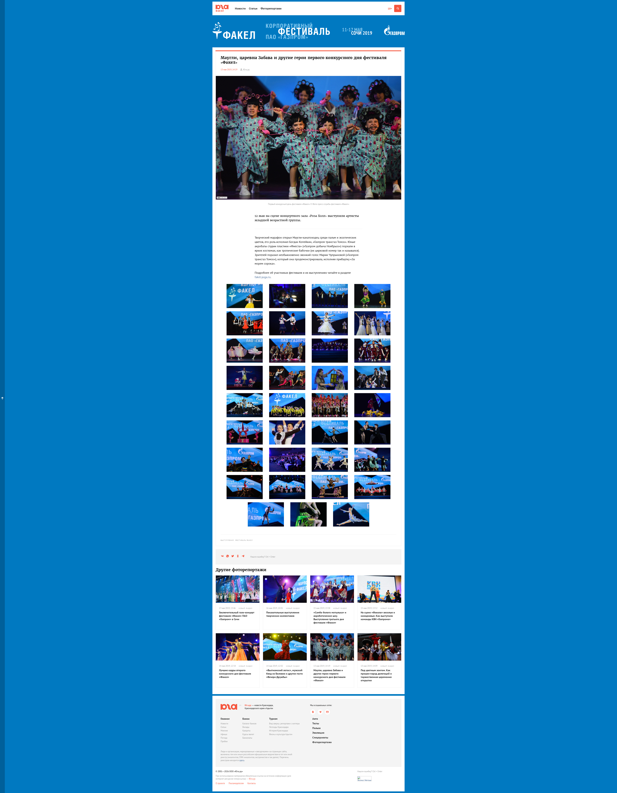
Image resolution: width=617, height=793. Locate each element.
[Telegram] (320, 712)
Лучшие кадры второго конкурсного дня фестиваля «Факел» (235, 674)
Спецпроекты (320, 737)
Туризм (273, 718)
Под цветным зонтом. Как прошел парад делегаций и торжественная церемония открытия (376, 675)
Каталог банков (249, 723)
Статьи (253, 8)
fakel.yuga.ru (263, 277)
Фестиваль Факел (244, 540)
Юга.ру (248, 705)
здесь (241, 760)
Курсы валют (248, 734)
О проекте (220, 783)
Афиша (224, 734)
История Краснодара (278, 730)
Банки (246, 718)
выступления (227, 540)
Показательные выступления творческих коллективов (282, 614)
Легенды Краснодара (278, 727)
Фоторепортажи (271, 8)
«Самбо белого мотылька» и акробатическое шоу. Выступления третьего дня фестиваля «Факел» (329, 617)
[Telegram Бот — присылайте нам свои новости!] (327, 712)
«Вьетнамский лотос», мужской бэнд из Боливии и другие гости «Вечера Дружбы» (284, 674)
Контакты (251, 783)
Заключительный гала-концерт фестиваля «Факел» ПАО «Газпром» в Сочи (236, 616)
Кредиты (246, 730)
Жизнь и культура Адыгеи (280, 734)
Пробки (224, 741)
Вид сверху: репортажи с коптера (284, 723)
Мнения (224, 730)
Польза (316, 728)
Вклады (245, 727)
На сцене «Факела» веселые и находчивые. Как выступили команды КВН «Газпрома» (378, 616)
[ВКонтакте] (313, 712)
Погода (224, 737)
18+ (390, 8)
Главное (225, 718)
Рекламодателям (236, 783)
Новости (240, 8)
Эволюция (318, 732)
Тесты (315, 723)
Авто (315, 718)
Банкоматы (247, 737)
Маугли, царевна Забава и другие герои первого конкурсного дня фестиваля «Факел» (329, 675)
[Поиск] (397, 8)
